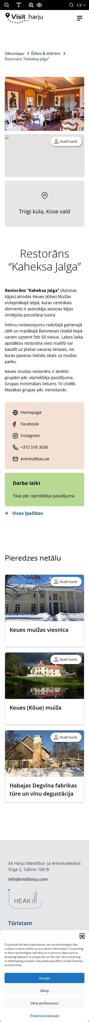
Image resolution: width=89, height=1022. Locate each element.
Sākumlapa (14, 53)
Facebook (30, 424)
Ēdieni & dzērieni (45, 53)
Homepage (31, 412)
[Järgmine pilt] (76, 104)
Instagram (30, 435)
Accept (44, 978)
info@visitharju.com (28, 879)
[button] (82, 935)
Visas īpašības (27, 513)
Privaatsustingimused (44, 1015)
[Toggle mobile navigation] (79, 18)
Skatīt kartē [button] (68, 141)
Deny (44, 990)
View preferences (45, 1003)
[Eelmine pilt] (13, 104)
